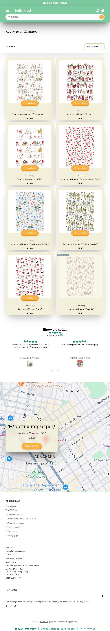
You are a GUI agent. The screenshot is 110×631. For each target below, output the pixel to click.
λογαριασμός (97, 10)
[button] (53, 370)
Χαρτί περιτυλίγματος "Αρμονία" (80, 283)
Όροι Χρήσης (11, 510)
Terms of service (13, 527)
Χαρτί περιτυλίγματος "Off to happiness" (30, 88)
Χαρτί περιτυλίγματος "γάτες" (30, 283)
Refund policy (12, 531)
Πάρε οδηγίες (31, 446)
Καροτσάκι (102, 10)
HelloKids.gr (45, 621)
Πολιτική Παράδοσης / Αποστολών (21, 518)
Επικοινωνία (11, 506)
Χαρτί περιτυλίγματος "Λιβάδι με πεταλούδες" (30, 218)
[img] (55, 332)
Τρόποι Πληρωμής (14, 514)
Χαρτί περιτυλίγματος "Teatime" (80, 88)
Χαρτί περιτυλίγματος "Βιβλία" (30, 153)
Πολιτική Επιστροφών (15, 522)
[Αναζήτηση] (101, 17)
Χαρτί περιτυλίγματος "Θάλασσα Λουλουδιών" (80, 153)
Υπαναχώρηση (12, 535)
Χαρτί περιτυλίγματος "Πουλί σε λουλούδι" (80, 218)
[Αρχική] (23, 10)
